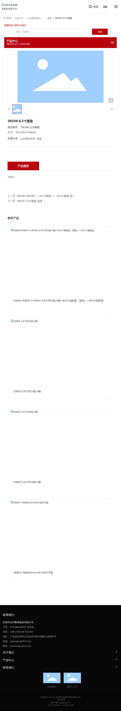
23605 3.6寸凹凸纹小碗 (27, 391)
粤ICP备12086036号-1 (60, 702)
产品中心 (18, 18)
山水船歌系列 (33, 18)
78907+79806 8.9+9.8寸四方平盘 (33, 572)
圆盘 (49, 18)
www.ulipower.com (20, 646)
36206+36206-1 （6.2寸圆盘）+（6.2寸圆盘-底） (46, 195)
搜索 (95, 6)
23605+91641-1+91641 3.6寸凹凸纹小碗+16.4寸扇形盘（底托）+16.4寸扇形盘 (58, 300)
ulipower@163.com (20, 641)
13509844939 (18, 626)
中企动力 (65, 705)
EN (105, 7)
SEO (49, 705)
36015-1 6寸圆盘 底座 (29, 201)
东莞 (72, 705)
